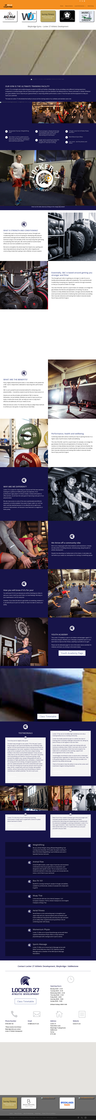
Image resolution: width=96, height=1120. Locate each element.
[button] (48, 1067)
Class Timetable (48, 716)
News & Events (69, 6)
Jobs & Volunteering (28, 1113)
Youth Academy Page (72, 653)
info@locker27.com (33, 1024)
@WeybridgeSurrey (52, 1118)
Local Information (79, 6)
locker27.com (77, 1024)
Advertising (91, 6)
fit (37, 888)
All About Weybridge (30, 1118)
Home (61, 6)
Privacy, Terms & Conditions (49, 1113)
